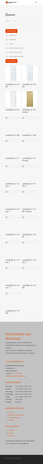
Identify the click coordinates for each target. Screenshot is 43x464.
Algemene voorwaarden (16, 415)
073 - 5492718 (16, 373)
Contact (11, 420)
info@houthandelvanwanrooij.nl (16, 376)
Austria (10, 433)
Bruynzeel (11, 436)
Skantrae (11, 430)
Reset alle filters (11, 31)
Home (7, 21)
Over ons (11, 412)
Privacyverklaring (13, 417)
